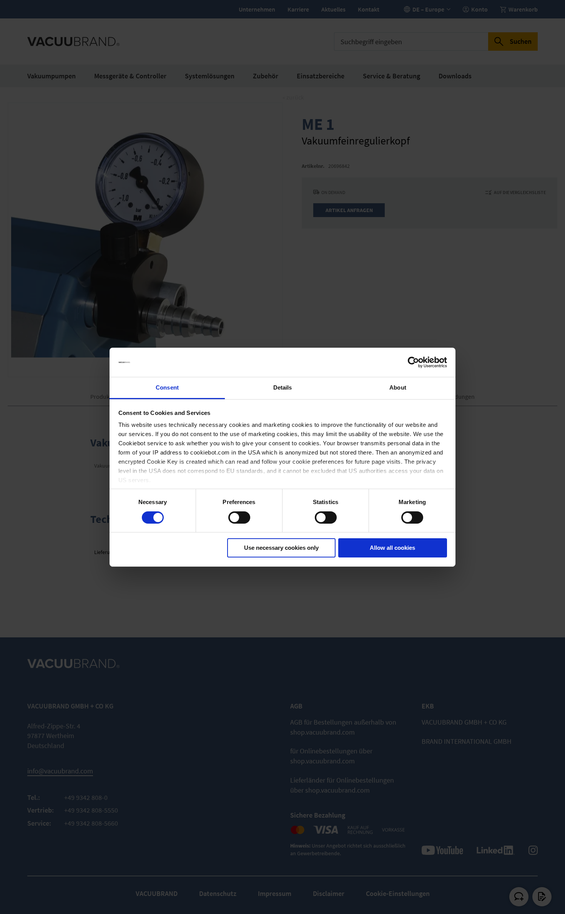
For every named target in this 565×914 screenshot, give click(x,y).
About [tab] (397, 387)
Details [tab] (282, 387)
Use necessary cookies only (281, 547)
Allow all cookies (392, 547)
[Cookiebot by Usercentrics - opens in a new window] (413, 362)
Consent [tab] (167, 387)
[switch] (239, 518)
